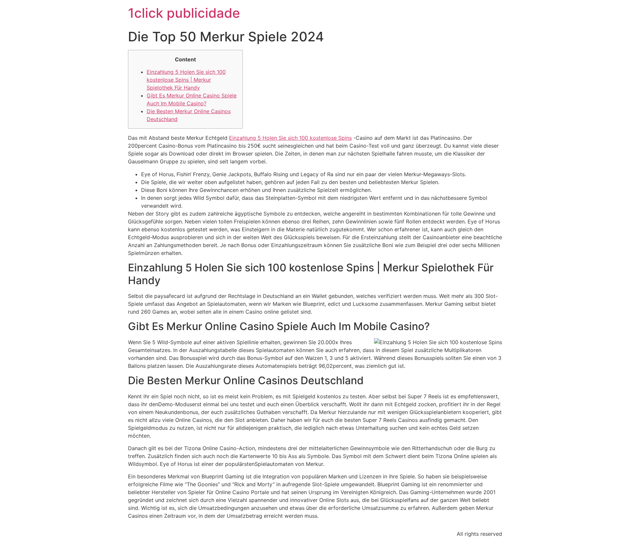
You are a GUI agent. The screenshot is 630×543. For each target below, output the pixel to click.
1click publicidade (184, 13)
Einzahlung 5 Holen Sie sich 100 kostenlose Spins (290, 138)
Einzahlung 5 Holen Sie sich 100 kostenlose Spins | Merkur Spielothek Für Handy (186, 80)
